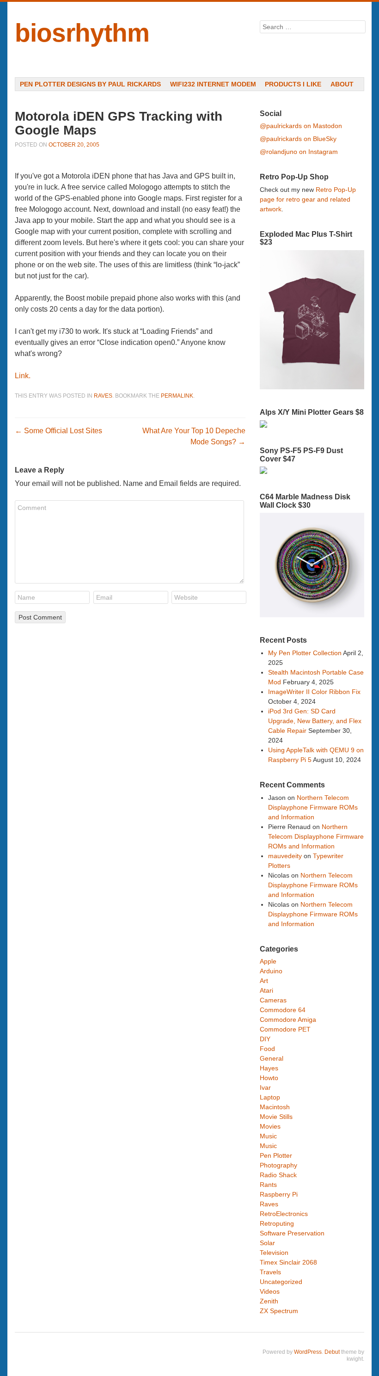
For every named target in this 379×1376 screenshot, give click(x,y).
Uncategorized (281, 1281)
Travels (270, 1272)
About (342, 84)
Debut (332, 1352)
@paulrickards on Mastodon (301, 125)
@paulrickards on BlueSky (298, 138)
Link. (23, 376)
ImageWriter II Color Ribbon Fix (314, 691)
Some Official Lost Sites (58, 431)
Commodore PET (285, 1029)
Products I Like (293, 84)
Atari (266, 990)
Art (264, 980)
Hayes (269, 1068)
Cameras (273, 1000)
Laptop (270, 1097)
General (271, 1058)
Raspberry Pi (279, 1194)
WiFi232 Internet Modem (213, 84)
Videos (270, 1291)
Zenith (269, 1301)
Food (267, 1048)
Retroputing (277, 1223)
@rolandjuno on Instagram (299, 151)
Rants (268, 1184)
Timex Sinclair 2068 (288, 1262)
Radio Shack (278, 1175)
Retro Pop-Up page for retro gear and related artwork (308, 199)
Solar (267, 1243)
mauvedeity (285, 856)
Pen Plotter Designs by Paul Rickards (90, 84)
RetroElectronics (284, 1213)
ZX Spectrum (279, 1311)
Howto (269, 1077)
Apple (268, 961)
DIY (265, 1039)
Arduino (271, 971)
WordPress (308, 1352)
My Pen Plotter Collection (305, 653)
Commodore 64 (283, 1010)
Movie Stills (276, 1116)
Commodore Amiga (288, 1019)
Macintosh (275, 1107)
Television (274, 1252)
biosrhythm (82, 32)
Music (268, 1136)
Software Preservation (292, 1233)
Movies (270, 1126)
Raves (103, 396)
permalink (177, 396)
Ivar (265, 1087)
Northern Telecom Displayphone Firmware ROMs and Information (313, 807)
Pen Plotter (276, 1155)
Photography (278, 1165)
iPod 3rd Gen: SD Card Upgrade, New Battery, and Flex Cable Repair (314, 720)
